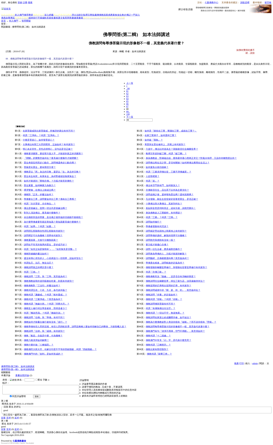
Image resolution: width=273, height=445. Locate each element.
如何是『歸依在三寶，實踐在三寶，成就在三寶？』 (171, 131)
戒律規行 (33, 18)
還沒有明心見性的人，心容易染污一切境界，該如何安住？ (53, 258)
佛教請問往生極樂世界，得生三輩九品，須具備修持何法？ (175, 281)
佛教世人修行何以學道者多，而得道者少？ (45, 308)
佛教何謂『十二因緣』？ (158, 335)
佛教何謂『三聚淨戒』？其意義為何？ (43, 299)
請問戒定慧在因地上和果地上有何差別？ (166, 231)
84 (127, 99)
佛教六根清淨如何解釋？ (36, 340)
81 (127, 91)
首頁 (3, 21)
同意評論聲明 (19, 396)
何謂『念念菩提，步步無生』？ (40, 203)
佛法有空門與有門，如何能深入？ (163, 185)
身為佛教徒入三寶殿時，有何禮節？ (164, 213)
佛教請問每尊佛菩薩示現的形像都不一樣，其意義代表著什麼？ (177, 326)
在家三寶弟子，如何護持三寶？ (160, 135)
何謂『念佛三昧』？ (156, 272)
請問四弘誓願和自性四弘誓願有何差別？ (44, 231)
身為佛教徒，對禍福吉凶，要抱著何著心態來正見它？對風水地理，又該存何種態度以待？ (191, 158)
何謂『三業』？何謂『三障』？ (162, 217)
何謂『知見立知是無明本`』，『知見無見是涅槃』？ (50, 249)
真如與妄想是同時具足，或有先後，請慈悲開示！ (171, 208)
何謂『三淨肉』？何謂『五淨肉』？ (41, 135)
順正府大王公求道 (15, 438)
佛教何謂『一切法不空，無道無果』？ (165, 313)
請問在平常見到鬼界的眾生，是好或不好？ (45, 244)
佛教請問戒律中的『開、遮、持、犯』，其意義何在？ (173, 290)
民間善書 (69, 18)
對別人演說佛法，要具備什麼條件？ (42, 213)
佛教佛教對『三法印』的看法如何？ (42, 285)
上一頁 (129, 83)
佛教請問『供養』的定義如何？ (162, 294)
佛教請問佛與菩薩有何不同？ (160, 304)
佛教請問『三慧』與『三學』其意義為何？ (45, 276)
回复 (3, 418)
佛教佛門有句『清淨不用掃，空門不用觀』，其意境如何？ (175, 331)
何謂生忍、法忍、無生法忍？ (38, 263)
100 (128, 114)
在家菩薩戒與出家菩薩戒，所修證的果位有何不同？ (49, 131)
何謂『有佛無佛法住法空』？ (160, 308)
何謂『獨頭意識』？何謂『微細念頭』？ (44, 313)
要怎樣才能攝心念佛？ (157, 244)
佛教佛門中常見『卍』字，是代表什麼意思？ (168, 340)
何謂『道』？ (152, 181)
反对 (17, 418)
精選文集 (60, 18)
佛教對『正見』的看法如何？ (38, 194)
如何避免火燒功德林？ (157, 167)
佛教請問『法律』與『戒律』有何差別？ (44, 331)
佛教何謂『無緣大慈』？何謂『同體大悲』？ (46, 304)
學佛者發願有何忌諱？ (157, 226)
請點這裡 (244, 2)
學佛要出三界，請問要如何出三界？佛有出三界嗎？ (50, 199)
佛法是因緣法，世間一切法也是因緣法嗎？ (45, 208)
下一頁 (129, 117)
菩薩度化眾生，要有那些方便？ (40, 167)
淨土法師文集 (78, 15)
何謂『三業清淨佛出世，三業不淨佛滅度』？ (168, 172)
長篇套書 (51, 18)
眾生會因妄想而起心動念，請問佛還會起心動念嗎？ (50, 162)
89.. (128, 111)
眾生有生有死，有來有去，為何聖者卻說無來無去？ (50, 176)
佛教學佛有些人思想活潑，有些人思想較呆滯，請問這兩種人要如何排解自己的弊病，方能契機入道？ (75, 326)
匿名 (40, 380)
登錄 (20, 2)
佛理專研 (28, 15)
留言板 (268, 2)
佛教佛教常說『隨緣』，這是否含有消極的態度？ (171, 276)
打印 (241, 363)
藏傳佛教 (99, 15)
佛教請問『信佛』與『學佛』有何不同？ (44, 317)
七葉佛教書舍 (19, 441)
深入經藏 (48, 15)
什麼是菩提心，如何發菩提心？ (39, 140)
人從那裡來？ (152, 176)
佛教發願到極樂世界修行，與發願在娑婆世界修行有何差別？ (176, 267)
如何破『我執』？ (154, 140)
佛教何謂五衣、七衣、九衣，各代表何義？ (45, 290)
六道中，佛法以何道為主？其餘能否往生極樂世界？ (172, 149)
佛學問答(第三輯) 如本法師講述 (17, 366)
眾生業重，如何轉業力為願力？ (40, 185)
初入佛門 (19, 15)
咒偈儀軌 (42, 18)
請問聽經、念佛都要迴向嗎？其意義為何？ (167, 258)
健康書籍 (78, 18)
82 (127, 93)
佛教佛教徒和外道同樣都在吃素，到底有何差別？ (49, 281)
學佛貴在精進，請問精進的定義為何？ (165, 263)
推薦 (236, 363)
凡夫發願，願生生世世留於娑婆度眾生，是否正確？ (172, 199)
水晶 (3, 438)
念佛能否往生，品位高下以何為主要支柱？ (167, 190)
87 (127, 106)
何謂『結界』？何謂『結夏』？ (40, 226)
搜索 (30, 2)
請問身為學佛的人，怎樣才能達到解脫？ (166, 254)
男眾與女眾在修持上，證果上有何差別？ (165, 144)
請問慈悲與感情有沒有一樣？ (160, 240)
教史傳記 (126, 15)
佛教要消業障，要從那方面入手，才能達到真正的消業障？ (53, 153)
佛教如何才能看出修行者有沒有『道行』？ (45, 322)
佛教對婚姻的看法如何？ (36, 254)
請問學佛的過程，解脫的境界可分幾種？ (166, 235)
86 (127, 104)
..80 (128, 88)
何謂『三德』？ (32, 272)
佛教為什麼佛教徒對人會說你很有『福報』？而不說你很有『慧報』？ (181, 322)
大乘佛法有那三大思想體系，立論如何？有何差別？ (49, 144)
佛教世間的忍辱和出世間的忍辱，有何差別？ (168, 285)
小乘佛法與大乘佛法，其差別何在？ (164, 203)
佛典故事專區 (8, 18)
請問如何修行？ (154, 222)
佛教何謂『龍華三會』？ (159, 354)
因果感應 (108, 15)
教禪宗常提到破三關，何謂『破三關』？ (166, 153)
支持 (8, 418)
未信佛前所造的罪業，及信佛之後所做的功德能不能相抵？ (53, 217)
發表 (37, 396)
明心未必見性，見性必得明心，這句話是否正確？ (48, 149)
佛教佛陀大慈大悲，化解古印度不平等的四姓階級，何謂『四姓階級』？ (60, 349)
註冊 (25, 2)
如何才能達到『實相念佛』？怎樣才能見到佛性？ (49, 181)
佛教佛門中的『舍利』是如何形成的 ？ (43, 354)
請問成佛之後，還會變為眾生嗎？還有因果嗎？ (170, 194)
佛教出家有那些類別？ (157, 349)
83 (127, 96)
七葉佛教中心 (211, 2)
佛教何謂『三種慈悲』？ (158, 345)
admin (255, 363)
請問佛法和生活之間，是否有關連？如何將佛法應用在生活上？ (177, 162)
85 (127, 101)
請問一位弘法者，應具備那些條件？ (164, 249)
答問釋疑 (26, 21)
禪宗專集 (89, 15)
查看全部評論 (22, 375)
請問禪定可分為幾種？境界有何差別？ (43, 235)
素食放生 (117, 15)
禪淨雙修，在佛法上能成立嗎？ (40, 190)
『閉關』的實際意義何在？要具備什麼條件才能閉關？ (51, 158)
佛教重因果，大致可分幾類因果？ (41, 240)
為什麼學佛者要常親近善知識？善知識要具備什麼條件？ (52, 222)
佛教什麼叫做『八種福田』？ (38, 345)
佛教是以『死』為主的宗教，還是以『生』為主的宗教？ (52, 172)
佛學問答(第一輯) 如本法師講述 (17, 369)
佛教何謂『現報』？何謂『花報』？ (164, 299)
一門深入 (135, 15)
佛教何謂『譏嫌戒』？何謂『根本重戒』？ (45, 294)
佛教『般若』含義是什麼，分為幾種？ (43, 335)
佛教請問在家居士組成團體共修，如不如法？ (168, 317)
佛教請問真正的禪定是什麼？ (38, 267)
